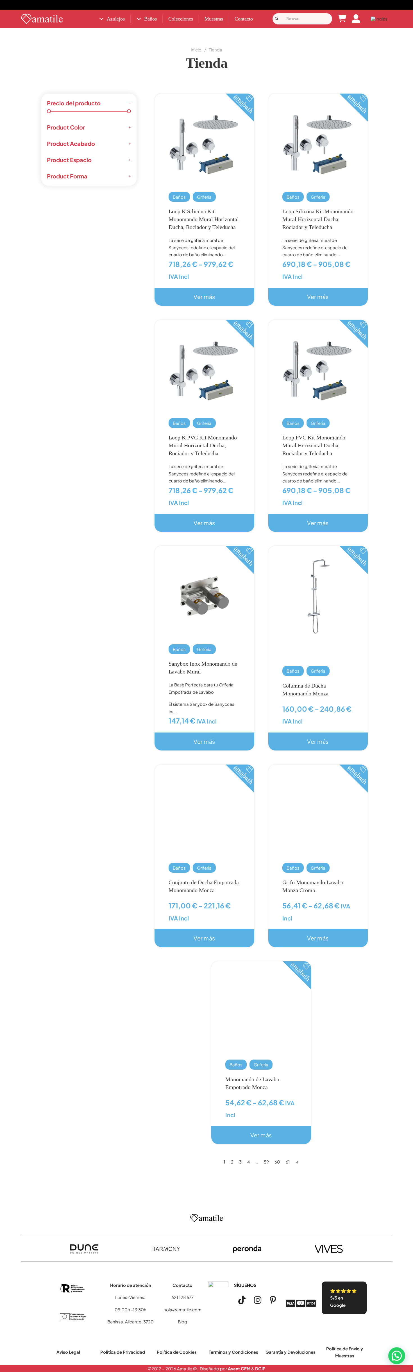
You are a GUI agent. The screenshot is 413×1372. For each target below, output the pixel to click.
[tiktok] (242, 1300)
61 (288, 1161)
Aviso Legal (68, 1352)
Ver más (204, 296)
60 (277, 1161)
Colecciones (180, 19)
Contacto (244, 19)
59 (266, 1161)
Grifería (204, 196)
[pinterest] (273, 1300)
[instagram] (258, 1300)
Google (338, 1305)
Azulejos (116, 19)
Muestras (214, 19)
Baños (150, 19)
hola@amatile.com (182, 1309)
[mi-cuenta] (356, 19)
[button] (396, 1355)
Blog (182, 1321)
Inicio (196, 49)
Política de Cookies (177, 1352)
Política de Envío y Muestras (344, 1352)
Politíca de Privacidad (122, 1352)
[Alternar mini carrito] (342, 18)
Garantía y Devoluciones (291, 1352)
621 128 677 (182, 1297)
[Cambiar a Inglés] (379, 19)
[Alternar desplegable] (101, 18)
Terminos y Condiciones (233, 1352)
